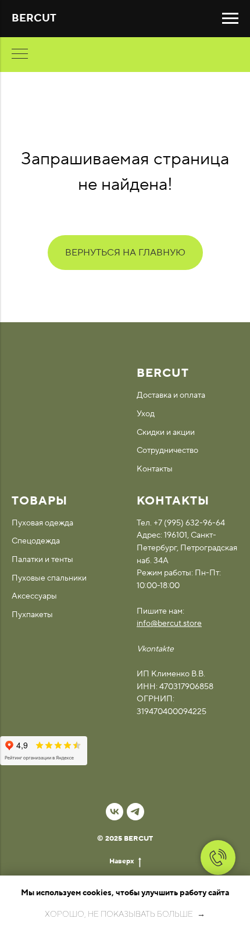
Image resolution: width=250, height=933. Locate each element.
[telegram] (135, 811)
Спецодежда (36, 541)
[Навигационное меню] (230, 18)
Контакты (155, 469)
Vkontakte (155, 649)
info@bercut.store (169, 623)
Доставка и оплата (171, 395)
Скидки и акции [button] (166, 432)
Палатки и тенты (42, 559)
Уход (146, 414)
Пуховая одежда (42, 523)
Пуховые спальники (49, 578)
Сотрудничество (167, 450)
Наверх (121, 861)
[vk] (114, 811)
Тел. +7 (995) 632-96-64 (181, 523)
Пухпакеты (32, 615)
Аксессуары (34, 596)
